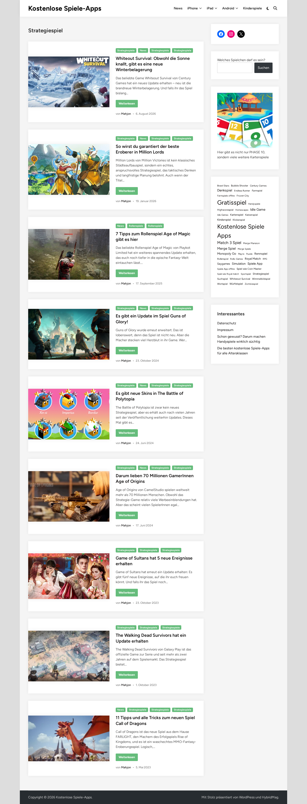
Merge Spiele (244, 249)
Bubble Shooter (239, 185)
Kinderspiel (224, 219)
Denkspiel (224, 190)
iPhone (192, 8)
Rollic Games (236, 259)
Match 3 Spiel (229, 242)
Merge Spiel (226, 248)
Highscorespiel (225, 209)
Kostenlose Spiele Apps (240, 231)
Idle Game (257, 209)
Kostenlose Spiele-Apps (64, 8)
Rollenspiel (222, 258)
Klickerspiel (239, 219)
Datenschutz (226, 323)
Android (228, 8)
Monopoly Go (226, 253)
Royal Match (253, 258)
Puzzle (249, 254)
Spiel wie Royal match (228, 274)
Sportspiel (246, 274)
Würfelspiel (236, 283)
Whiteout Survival (240, 278)
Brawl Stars (223, 185)
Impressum (225, 330)
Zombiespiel (251, 283)
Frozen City (243, 195)
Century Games (258, 185)
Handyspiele (254, 204)
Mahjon (126, 114)
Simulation (239, 263)
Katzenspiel (251, 214)
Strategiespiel (261, 273)
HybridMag (270, 797)
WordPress (247, 797)
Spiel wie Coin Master (249, 268)
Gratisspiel (231, 202)
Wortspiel (222, 283)
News (178, 8)
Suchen (263, 68)
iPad (210, 8)
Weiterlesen (128, 104)
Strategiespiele (126, 50)
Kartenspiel (236, 214)
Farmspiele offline (226, 195)
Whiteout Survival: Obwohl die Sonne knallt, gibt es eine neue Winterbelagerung (153, 64)
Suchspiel (222, 278)
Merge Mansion (251, 243)
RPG (265, 259)
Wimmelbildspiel (261, 278)
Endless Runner (242, 190)
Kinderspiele (252, 8)
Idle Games (222, 215)
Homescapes (241, 210)
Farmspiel (257, 190)
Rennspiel (260, 253)
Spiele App (255, 263)
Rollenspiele (136, 225)
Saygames (223, 263)
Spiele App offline (226, 269)
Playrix (241, 254)
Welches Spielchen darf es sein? (241, 60)
